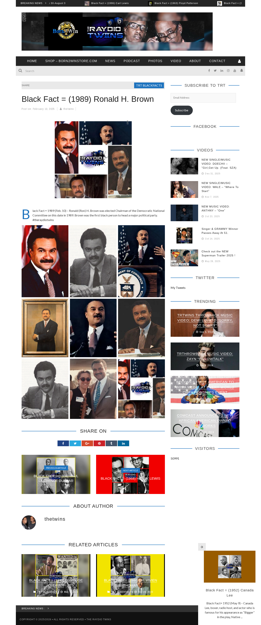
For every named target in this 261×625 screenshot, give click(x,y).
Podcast (132, 61)
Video (176, 61)
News (110, 61)
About (195, 61)
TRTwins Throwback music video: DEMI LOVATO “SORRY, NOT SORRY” (205, 320)
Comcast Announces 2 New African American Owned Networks (205, 421)
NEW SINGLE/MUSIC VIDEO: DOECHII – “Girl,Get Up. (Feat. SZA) (219, 163)
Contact (217, 61)
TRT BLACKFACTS (149, 85)
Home (32, 61)
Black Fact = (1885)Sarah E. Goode (213, 3)
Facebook (205, 126)
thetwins (68, 109)
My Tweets (178, 287)
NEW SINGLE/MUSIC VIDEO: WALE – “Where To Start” (220, 187)
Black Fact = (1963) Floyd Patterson (144, 3)
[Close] (202, 547)
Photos (155, 61)
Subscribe (181, 110)
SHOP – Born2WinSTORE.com (71, 61)
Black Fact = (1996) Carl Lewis (78, 3)
